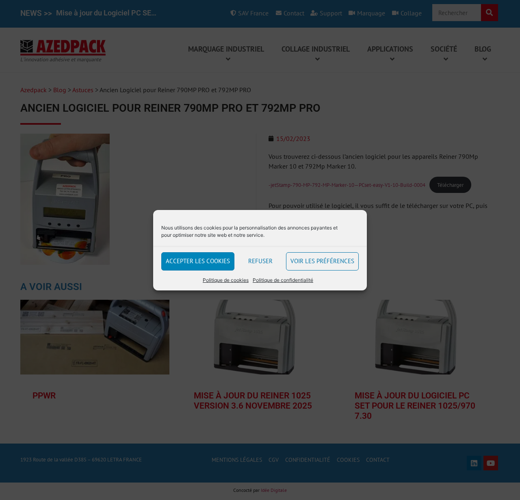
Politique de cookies (226, 280)
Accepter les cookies (198, 261)
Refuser (260, 261)
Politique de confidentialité (283, 280)
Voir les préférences (322, 261)
